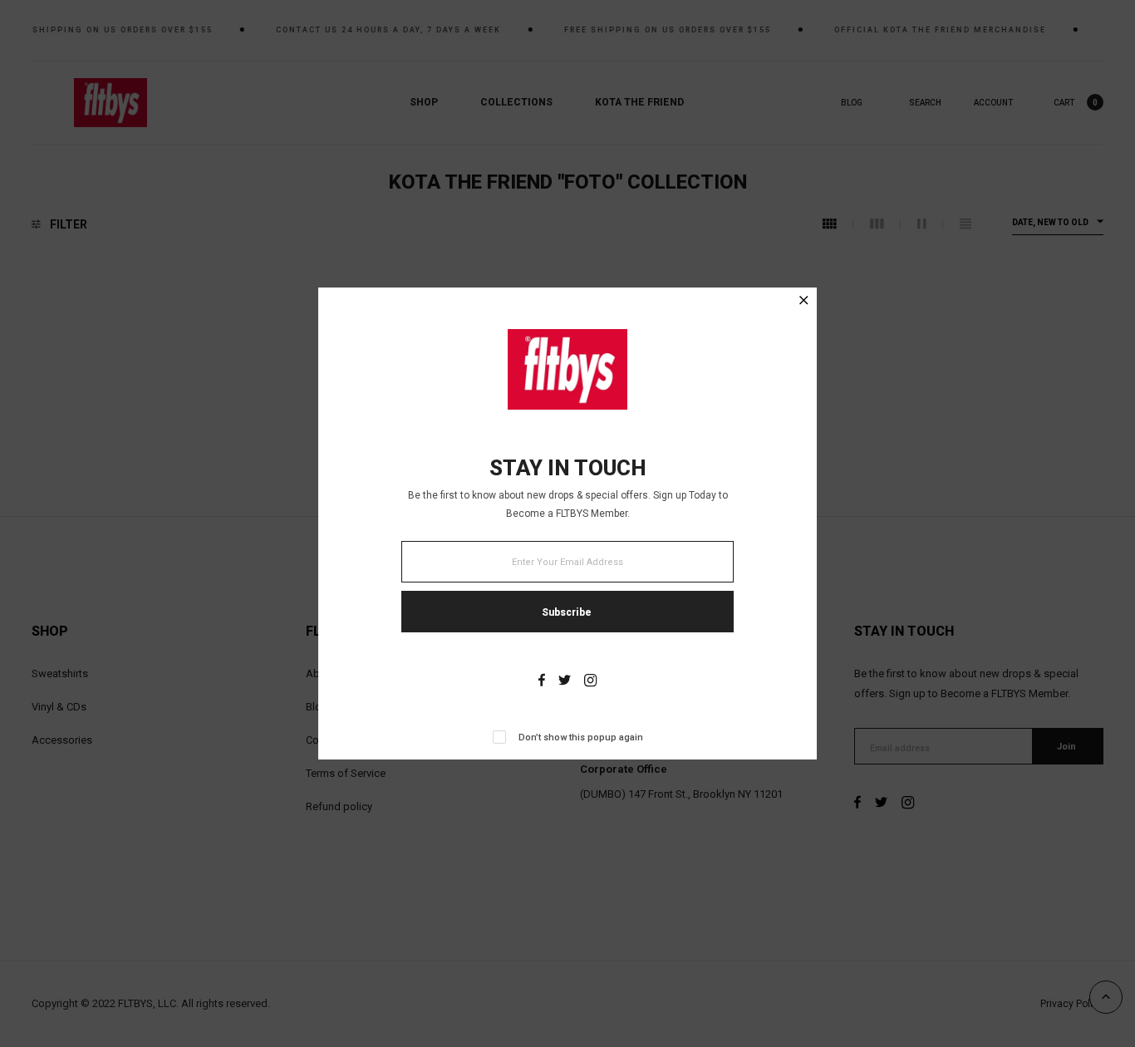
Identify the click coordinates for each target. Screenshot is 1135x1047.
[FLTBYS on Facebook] (541, 682)
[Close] (803, 302)
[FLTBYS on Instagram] (590, 682)
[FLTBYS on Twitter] (564, 682)
